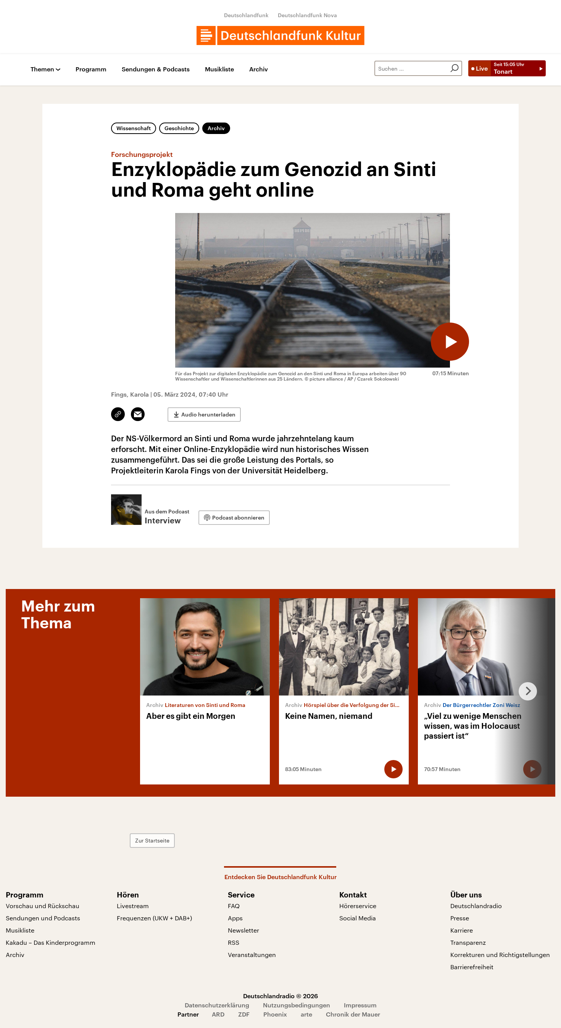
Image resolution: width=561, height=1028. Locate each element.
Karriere (461, 930)
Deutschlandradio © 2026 (280, 995)
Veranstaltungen (252, 954)
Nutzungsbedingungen (296, 1005)
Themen (42, 69)
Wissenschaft (133, 128)
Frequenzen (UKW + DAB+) (154, 917)
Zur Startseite (152, 840)
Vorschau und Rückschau (42, 905)
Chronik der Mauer (353, 1014)
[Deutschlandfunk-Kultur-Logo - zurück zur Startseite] (280, 35)
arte (306, 1014)
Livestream (133, 905)
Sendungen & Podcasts (156, 69)
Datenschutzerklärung (217, 1005)
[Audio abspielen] (450, 342)
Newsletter (243, 930)
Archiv (258, 69)
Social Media (357, 917)
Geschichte (179, 128)
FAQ (234, 905)
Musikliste (219, 69)
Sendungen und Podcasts (43, 917)
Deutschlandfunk (246, 15)
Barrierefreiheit (471, 966)
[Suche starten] (454, 68)
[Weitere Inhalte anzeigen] (524, 691)
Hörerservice (357, 905)
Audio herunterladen (208, 414)
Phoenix (275, 1014)
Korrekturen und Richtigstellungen (500, 954)
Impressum (360, 1005)
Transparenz (468, 942)
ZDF (244, 1014)
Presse (459, 917)
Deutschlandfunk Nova (307, 15)
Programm (91, 69)
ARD (218, 1014)
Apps (235, 917)
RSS (233, 942)
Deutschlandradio (476, 905)
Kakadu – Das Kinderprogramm (50, 942)
